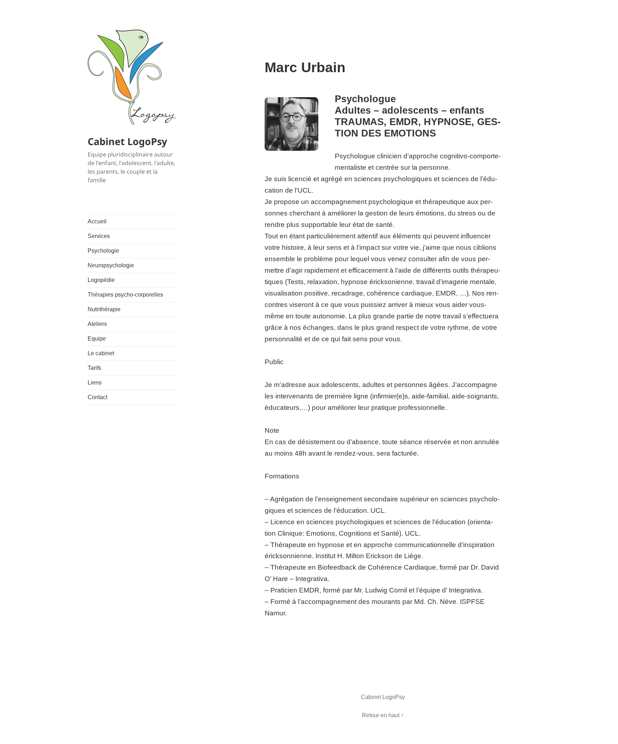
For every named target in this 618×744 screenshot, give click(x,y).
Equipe (97, 339)
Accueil (97, 221)
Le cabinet (101, 353)
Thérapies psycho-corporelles (125, 295)
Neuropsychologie (111, 265)
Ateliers (97, 324)
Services (99, 236)
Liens (95, 383)
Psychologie (103, 251)
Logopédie (101, 280)
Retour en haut (380, 715)
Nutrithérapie (104, 309)
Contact (97, 397)
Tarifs (94, 368)
